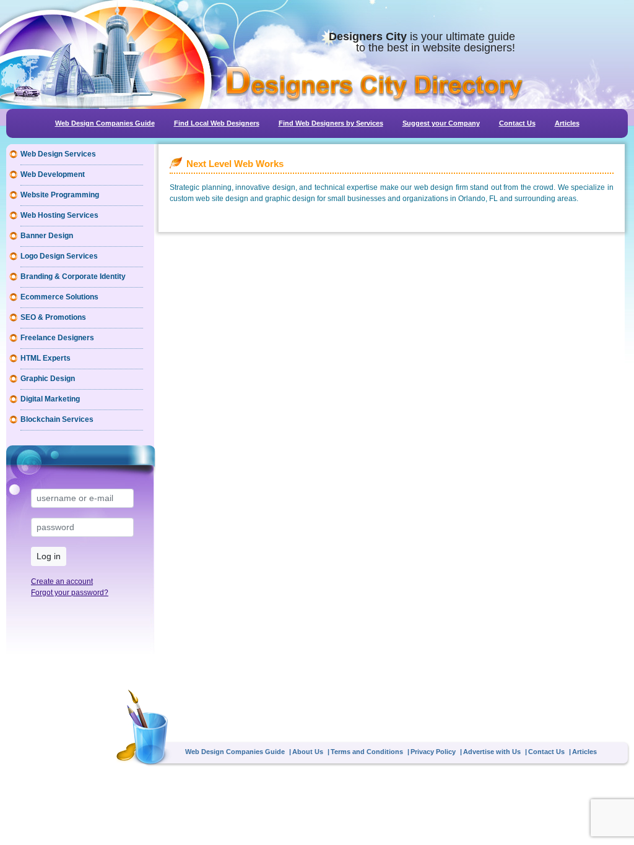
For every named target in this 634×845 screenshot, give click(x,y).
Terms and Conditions (367, 751)
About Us (307, 751)
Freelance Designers (57, 337)
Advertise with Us (492, 751)
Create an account (62, 581)
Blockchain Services (56, 419)
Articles (567, 123)
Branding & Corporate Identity (73, 276)
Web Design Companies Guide (105, 123)
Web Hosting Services (59, 215)
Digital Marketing (50, 399)
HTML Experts (45, 358)
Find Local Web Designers (216, 123)
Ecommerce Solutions (59, 297)
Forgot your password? (69, 592)
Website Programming (59, 195)
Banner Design (46, 235)
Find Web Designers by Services (331, 123)
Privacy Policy (433, 751)
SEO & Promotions (53, 317)
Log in (49, 556)
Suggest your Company (441, 123)
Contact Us (517, 123)
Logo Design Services (59, 256)
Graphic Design (47, 378)
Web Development (52, 174)
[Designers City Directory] (374, 84)
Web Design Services (58, 154)
